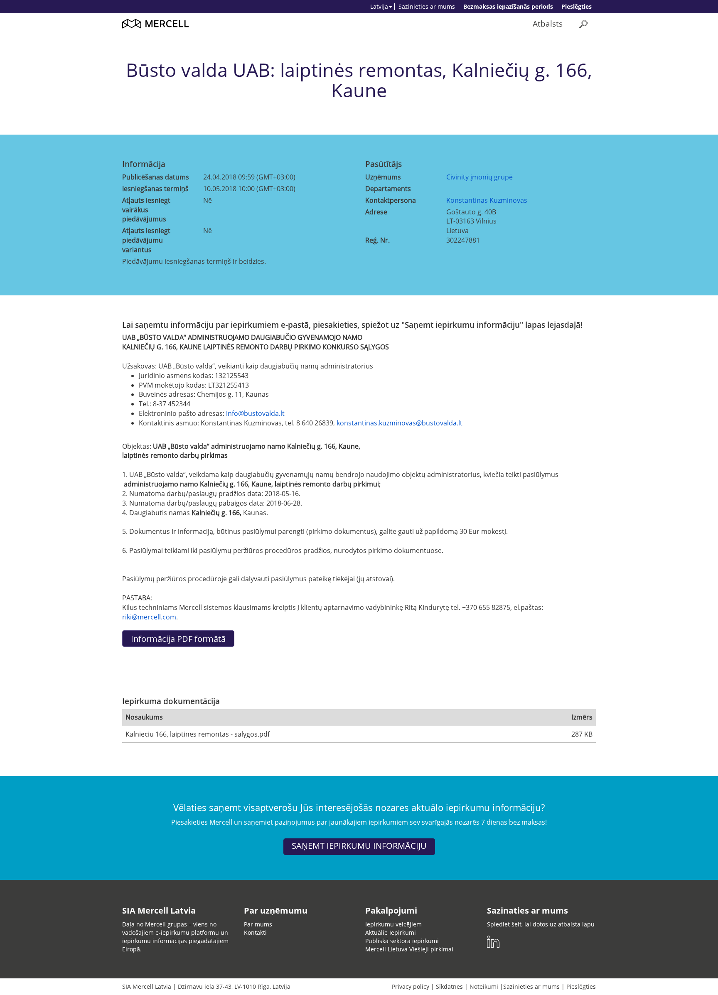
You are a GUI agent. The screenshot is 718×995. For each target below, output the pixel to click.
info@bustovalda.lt (255, 413)
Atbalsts (548, 23)
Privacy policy (410, 986)
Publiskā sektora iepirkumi (402, 941)
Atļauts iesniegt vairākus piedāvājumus (146, 210)
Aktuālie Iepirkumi (390, 932)
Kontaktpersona (390, 200)
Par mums (258, 924)
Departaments (388, 188)
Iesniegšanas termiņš (155, 188)
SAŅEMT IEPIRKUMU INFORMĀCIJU (359, 845)
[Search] (583, 23)
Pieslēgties (576, 6)
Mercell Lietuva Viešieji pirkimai (409, 949)
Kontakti (255, 932)
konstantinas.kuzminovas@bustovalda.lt (399, 422)
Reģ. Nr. (377, 240)
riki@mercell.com (149, 617)
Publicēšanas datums (155, 177)
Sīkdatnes (449, 986)
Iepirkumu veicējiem (393, 924)
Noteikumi (484, 986)
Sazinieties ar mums (426, 6)
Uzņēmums (383, 177)
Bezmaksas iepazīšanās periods (508, 6)
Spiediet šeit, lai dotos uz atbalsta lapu (541, 924)
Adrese (376, 211)
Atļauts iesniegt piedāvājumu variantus (146, 240)
